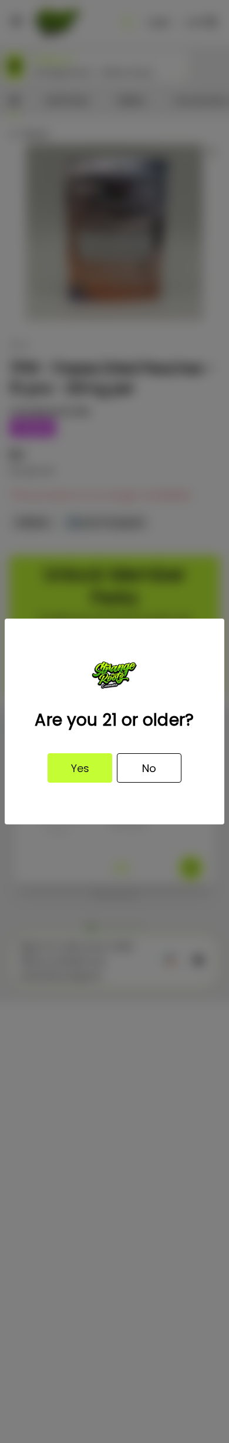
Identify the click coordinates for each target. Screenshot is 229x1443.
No (149, 768)
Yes (80, 768)
